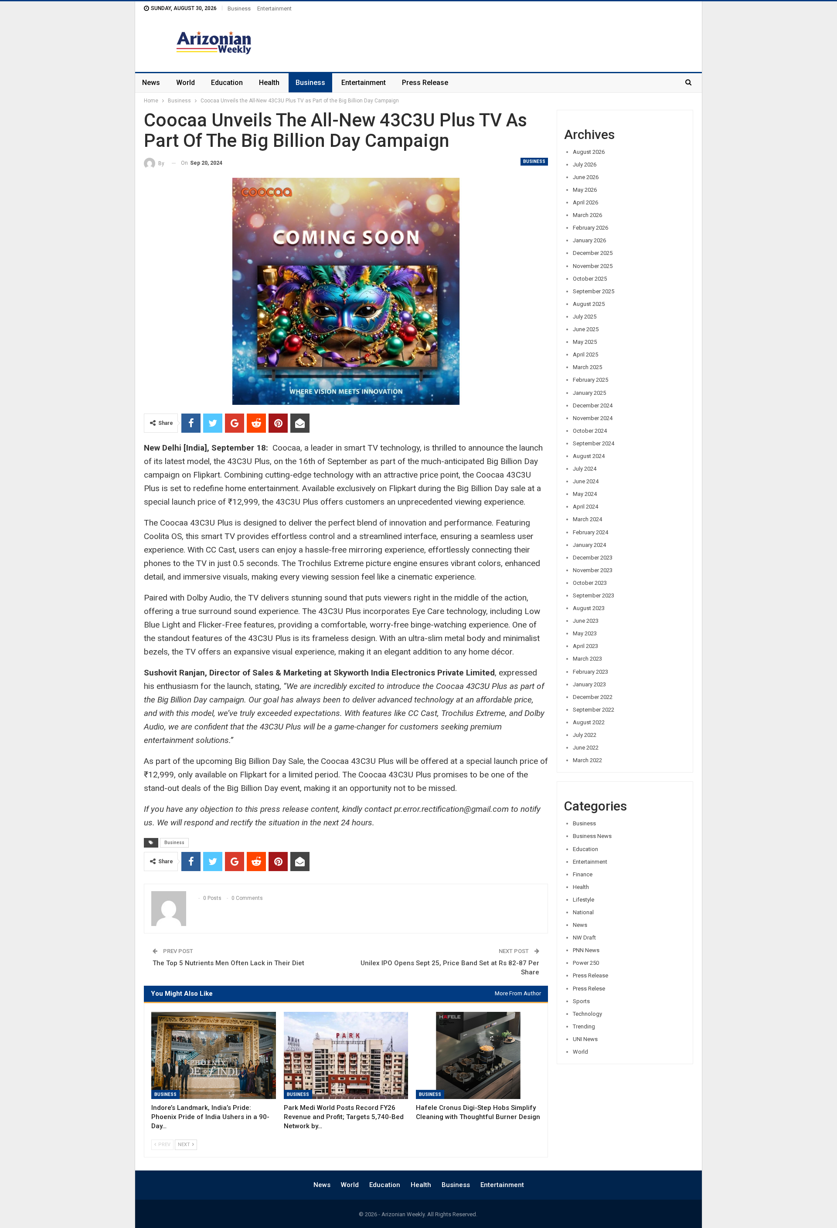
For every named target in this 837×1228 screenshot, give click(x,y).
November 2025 (592, 266)
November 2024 (592, 418)
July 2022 (584, 735)
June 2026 (586, 177)
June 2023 (586, 620)
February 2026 (590, 227)
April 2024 (585, 506)
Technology (587, 1014)
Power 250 (586, 963)
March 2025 (587, 367)
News (151, 82)
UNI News (585, 1039)
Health (269, 82)
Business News (592, 836)
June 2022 (586, 747)
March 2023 (587, 658)
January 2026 (589, 240)
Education (227, 82)
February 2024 (590, 532)
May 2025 (585, 342)
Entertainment (274, 8)
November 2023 (592, 570)
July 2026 (584, 164)
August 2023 (589, 608)
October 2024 (590, 430)
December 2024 (592, 405)
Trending (584, 1026)
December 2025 (592, 253)
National (583, 912)
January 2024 (589, 545)
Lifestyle (583, 899)
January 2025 (589, 393)
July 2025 (584, 316)
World (185, 82)
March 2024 (587, 519)
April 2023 (585, 646)
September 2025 (593, 291)
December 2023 (592, 557)
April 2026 (585, 202)
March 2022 (587, 760)
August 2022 (589, 722)
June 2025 (586, 329)
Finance (582, 874)
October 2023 (590, 583)
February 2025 (590, 380)
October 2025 (590, 278)
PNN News (586, 950)
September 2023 (593, 595)
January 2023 (589, 684)
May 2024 (585, 494)
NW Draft (584, 937)
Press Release (425, 82)
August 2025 (589, 304)
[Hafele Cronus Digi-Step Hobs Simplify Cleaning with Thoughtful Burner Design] (478, 1055)
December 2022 (592, 697)
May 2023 (585, 633)
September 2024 (593, 443)
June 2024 (586, 481)
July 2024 (584, 468)
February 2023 (590, 671)
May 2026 (585, 190)
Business (239, 8)
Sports (581, 1001)
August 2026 (589, 152)
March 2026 (587, 215)
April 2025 (585, 354)
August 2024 (589, 456)
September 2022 (593, 709)
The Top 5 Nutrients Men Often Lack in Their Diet (228, 963)
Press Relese (589, 988)
